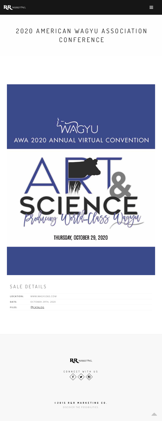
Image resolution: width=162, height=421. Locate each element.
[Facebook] (73, 376)
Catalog (37, 307)
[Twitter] (81, 376)
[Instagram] (89, 376)
